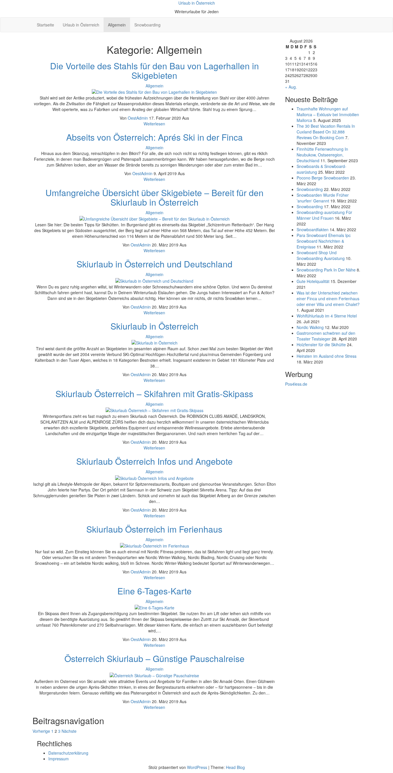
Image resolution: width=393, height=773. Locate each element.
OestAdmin (138, 118)
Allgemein (117, 25)
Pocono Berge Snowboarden (323, 178)
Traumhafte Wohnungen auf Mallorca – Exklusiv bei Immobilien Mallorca (328, 114)
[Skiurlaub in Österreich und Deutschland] (154, 280)
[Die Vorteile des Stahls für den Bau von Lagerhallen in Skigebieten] (154, 91)
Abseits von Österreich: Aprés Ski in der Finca (154, 137)
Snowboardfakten (313, 229)
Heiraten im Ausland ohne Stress (326, 356)
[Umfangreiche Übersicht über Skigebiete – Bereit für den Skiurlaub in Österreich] (154, 218)
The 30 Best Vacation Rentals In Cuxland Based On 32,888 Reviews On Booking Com (326, 131)
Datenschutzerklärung (68, 753)
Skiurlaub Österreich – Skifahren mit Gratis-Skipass (154, 393)
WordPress (197, 767)
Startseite (45, 25)
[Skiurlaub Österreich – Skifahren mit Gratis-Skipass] (154, 410)
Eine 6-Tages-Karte (154, 591)
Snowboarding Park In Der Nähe (326, 270)
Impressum (58, 758)
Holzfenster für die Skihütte (321, 344)
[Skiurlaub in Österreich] (154, 342)
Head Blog (235, 767)
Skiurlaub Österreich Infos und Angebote (154, 461)
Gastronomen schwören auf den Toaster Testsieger (326, 336)
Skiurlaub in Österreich (154, 326)
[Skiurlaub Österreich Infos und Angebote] (154, 477)
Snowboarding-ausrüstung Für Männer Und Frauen (324, 215)
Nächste (69, 731)
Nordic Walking (310, 327)
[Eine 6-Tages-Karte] (154, 607)
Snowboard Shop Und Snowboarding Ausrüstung (321, 255)
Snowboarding (147, 25)
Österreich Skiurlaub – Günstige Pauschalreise (154, 658)
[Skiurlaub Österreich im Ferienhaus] (154, 545)
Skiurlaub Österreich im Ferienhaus (154, 529)
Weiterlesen (154, 124)
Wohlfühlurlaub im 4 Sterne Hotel (327, 316)
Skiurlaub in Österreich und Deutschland (154, 264)
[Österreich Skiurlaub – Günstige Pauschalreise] (154, 675)
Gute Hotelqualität (313, 281)
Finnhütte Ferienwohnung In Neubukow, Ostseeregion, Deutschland (322, 154)
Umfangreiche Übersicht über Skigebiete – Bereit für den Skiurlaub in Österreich (154, 197)
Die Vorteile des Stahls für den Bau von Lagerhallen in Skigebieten (154, 70)
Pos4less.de (296, 384)
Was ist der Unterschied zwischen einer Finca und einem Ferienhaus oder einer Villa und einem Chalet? (328, 298)
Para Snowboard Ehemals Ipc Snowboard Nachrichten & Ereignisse (324, 241)
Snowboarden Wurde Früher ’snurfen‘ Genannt (323, 198)
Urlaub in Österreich (196, 3)
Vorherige (41, 731)
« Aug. (291, 87)
